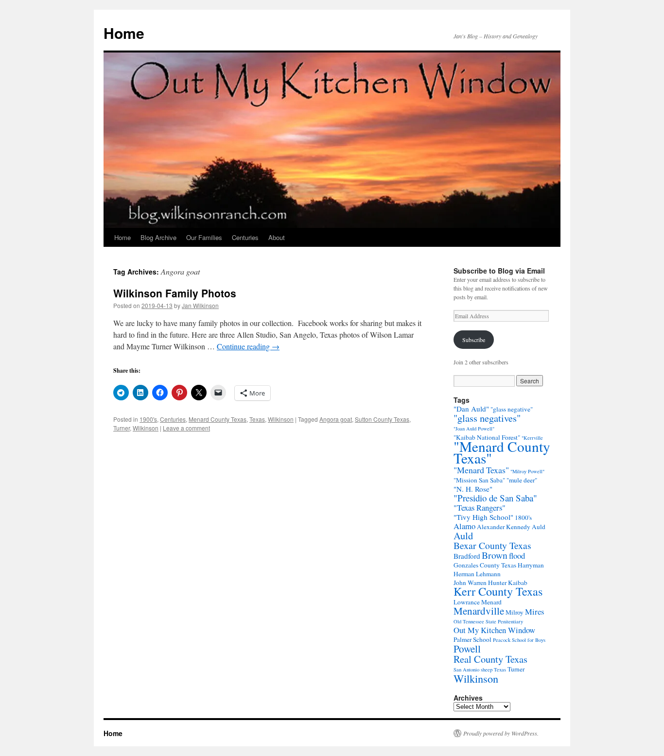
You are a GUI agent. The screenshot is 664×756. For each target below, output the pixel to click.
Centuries (245, 237)
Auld (463, 535)
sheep (486, 669)
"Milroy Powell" (527, 471)
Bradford (467, 556)
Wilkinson (281, 419)
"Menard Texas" (481, 470)
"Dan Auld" (471, 408)
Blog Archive (158, 237)
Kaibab (517, 582)
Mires (534, 611)
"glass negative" (511, 409)
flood (517, 555)
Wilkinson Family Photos (174, 293)
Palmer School (472, 639)
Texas (257, 419)
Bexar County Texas (492, 545)
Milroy (515, 612)
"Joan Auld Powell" (474, 428)
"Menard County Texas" (502, 452)
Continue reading (248, 346)
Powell (467, 648)
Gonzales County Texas (485, 565)
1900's (148, 419)
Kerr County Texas (498, 591)
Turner (121, 428)
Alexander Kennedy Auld (511, 526)
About (276, 237)
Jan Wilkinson (200, 305)
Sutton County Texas (382, 419)
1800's (523, 517)
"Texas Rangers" (480, 507)
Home (124, 32)
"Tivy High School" (483, 517)
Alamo (464, 526)
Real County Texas (490, 659)
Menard (491, 602)
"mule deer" (522, 480)
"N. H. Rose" (473, 489)
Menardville (479, 611)
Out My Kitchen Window (494, 630)
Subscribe (473, 340)
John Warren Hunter (480, 582)
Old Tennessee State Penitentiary (488, 621)
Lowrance (467, 602)
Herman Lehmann (477, 573)
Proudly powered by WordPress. (501, 733)
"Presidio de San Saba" (495, 498)
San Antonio (466, 669)
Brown (494, 555)
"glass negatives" (487, 418)
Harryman (531, 565)
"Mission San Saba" (479, 480)
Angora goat (335, 419)
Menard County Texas (217, 419)
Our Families (204, 237)
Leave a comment (186, 428)
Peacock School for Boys (519, 639)
